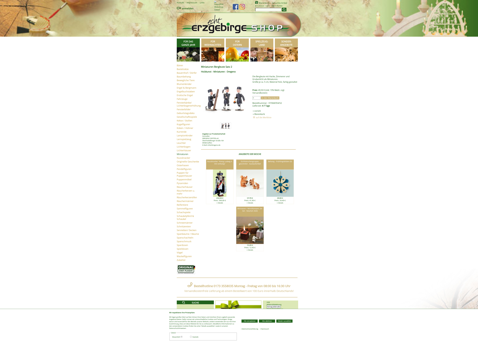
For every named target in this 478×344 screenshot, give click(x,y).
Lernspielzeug (184, 139)
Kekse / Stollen (184, 120)
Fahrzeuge (182, 98)
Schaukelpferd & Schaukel (185, 217)
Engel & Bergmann (186, 87)
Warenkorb (264, 3)
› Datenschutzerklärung (249, 329)
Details (220, 203)
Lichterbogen (183, 146)
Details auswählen (284, 321)
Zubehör (181, 259)
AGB (268, 302)
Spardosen (182, 245)
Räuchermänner (185, 201)
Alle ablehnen (267, 321)
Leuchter (181, 142)
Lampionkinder (185, 135)
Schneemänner (185, 222)
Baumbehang (184, 76)
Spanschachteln (185, 237)
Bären (180, 65)
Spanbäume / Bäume (188, 233)
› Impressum (264, 329)
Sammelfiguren (185, 208)
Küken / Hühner (185, 128)
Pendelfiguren (184, 169)
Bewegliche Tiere (186, 80)
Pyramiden (182, 183)
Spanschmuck (184, 241)
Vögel (180, 252)
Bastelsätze (183, 69)
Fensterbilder (184, 109)
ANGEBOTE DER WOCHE (250, 154)
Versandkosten (259, 92)
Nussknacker (183, 157)
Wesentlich (176, 337)
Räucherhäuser (185, 186)
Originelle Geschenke (188, 161)
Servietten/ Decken (186, 230)
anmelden (187, 8)
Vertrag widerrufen (273, 307)
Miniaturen (182, 154)
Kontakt (180, 2)
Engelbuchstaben (186, 91)
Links (202, 2)
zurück (257, 110)
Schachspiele (183, 212)
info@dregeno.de (214, 145)
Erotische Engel (185, 95)
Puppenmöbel (184, 179)
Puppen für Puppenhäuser (184, 174)
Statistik (195, 337)
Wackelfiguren (184, 256)
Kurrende (181, 131)
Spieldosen (182, 248)
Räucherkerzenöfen (187, 197)
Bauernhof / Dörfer (187, 72)
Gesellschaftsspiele (187, 116)
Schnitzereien (184, 226)
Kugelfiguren (183, 124)
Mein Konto (277, 5)
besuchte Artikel (279, 3)
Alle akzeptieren (249, 321)
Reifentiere (182, 204)
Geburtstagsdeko (186, 113)
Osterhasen (183, 165)
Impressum (192, 2)
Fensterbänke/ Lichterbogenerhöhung (189, 104)
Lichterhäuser (184, 150)
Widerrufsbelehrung (274, 304)
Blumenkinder (184, 84)
